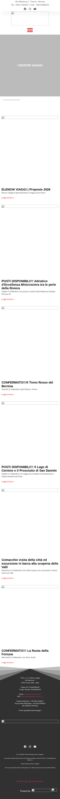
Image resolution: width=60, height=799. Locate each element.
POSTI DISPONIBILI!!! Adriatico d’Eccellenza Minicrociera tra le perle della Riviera (29, 284)
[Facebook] (25, 8)
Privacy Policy (22, 781)
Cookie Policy (37, 781)
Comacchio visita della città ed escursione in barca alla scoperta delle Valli (30, 563)
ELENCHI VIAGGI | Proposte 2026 (26, 189)
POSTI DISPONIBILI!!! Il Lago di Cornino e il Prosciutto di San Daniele (29, 468)
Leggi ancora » (8, 198)
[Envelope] (34, 8)
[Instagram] (30, 8)
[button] (30, 30)
